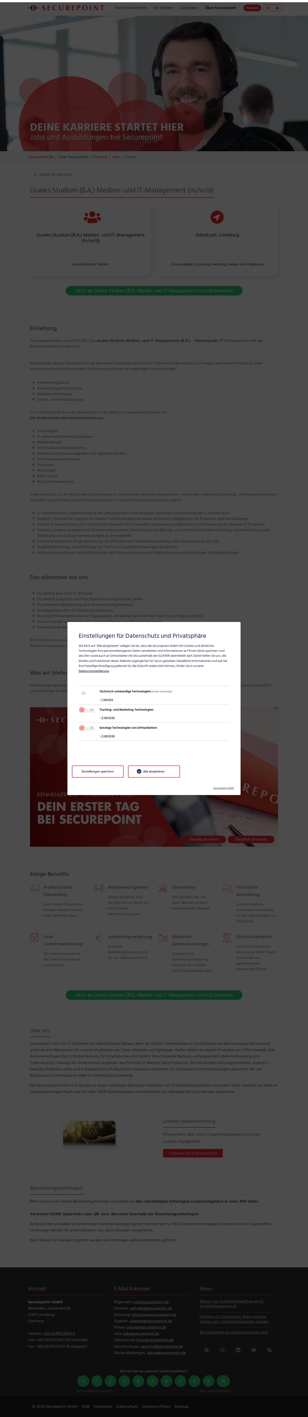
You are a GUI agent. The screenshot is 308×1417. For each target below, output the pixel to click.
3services (107, 717)
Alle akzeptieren (154, 771)
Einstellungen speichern (98, 771)
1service (106, 699)
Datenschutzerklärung (94, 671)
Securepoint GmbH (224, 786)
